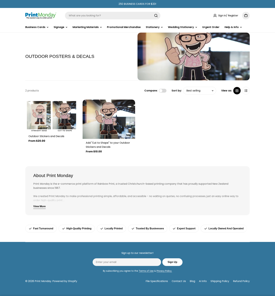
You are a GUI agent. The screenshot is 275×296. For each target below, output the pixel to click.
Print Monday (43, 281)
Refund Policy (241, 281)
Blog (192, 281)
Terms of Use (146, 270)
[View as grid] (237, 90)
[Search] (156, 15)
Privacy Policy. (164, 270)
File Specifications (157, 281)
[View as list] (246, 90)
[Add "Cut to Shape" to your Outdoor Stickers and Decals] (109, 119)
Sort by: (177, 90)
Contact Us (179, 281)
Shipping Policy (220, 281)
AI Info (203, 281)
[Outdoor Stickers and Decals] (51, 116)
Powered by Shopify (64, 281)
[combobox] (112, 15)
